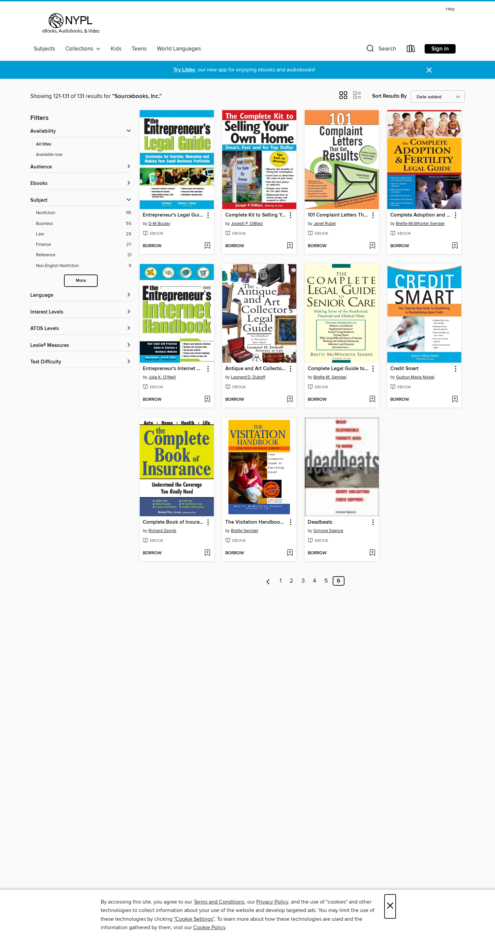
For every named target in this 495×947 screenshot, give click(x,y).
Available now (49, 154)
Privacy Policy (272, 902)
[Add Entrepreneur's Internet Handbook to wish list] (207, 399)
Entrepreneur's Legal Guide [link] (173, 215)
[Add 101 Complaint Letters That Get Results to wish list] (372, 246)
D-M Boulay (159, 223)
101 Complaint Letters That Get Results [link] (338, 215)
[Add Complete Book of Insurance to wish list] (207, 553)
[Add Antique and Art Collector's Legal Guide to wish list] (290, 399)
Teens (139, 49)
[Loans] (411, 50)
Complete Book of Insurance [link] (173, 522)
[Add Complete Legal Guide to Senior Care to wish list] (372, 399)
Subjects (44, 49)
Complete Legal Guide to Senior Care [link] (338, 369)
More (81, 281)
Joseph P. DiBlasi (247, 223)
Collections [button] (80, 49)
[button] (380, 50)
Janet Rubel (325, 223)
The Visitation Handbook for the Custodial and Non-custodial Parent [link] (256, 522)
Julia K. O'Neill (162, 377)
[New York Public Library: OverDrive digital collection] (70, 23)
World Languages (179, 49)
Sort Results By (389, 96)
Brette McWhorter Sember (420, 223)
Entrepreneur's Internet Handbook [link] (173, 369)
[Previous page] (268, 581)
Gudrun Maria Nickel (415, 377)
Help (450, 9)
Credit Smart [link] (404, 369)
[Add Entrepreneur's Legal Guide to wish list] (207, 246)
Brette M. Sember (330, 377)
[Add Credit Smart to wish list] (455, 399)
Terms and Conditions (219, 902)
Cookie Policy (209, 927)
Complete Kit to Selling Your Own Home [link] (256, 215)
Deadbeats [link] (320, 522)
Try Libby (184, 69)
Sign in (440, 49)
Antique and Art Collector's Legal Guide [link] (256, 369)
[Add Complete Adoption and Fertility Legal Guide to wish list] (455, 246)
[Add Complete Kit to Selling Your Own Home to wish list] (290, 246)
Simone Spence (328, 530)
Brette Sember (244, 530)
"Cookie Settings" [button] (194, 919)
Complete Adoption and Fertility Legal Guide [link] (421, 215)
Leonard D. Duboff (248, 377)
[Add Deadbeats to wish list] (372, 553)
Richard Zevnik (162, 530)
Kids (116, 49)
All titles (43, 144)
